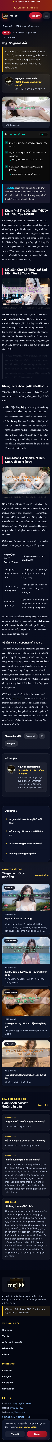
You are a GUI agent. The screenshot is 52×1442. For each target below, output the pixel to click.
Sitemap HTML (23, 1417)
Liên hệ (5, 1354)
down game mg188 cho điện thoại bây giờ (25, 1025)
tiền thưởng (8, 1388)
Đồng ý (37, 1434)
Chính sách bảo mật (12, 1342)
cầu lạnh (6, 1376)
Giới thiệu (7, 1330)
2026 (18, 26)
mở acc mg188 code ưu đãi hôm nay (26, 833)
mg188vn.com (18, 1412)
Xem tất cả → (42, 875)
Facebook (31, 736)
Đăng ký (36, 16)
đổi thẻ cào (7, 1382)
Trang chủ (7, 26)
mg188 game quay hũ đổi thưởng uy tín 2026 (26, 973)
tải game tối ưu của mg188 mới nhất (25, 821)
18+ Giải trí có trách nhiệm (26, 8)
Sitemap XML (8, 1417)
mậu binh (7, 1370)
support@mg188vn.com (19, 1403)
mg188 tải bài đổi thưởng (18, 918)
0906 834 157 (16, 1408)
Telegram (11, 743)
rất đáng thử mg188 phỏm (22, 853)
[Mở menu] (46, 15)
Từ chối (15, 1434)
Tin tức (5, 1336)
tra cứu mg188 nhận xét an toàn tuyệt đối (25, 1076)
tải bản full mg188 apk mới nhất (25, 843)
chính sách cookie (26, 1427)
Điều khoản (7, 1348)
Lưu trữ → (43, 1105)
